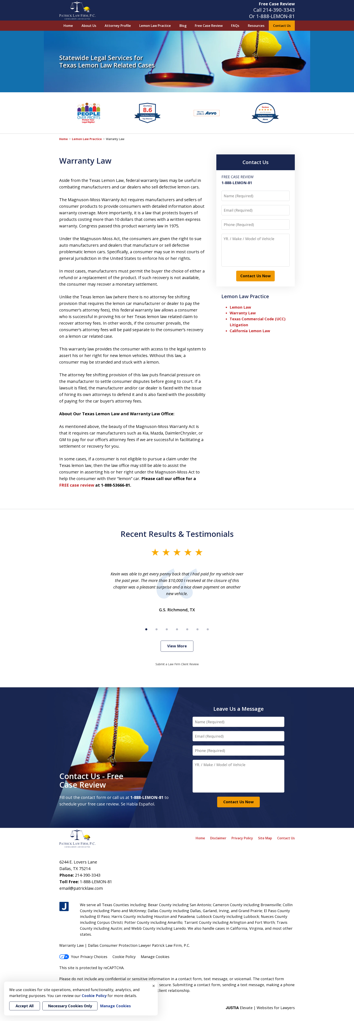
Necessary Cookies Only (70, 1005)
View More (177, 645)
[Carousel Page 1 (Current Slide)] (146, 629)
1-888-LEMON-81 (275, 16)
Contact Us (282, 25)
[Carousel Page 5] (187, 629)
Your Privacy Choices (89, 956)
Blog (182, 25)
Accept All (25, 1005)
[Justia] (64, 906)
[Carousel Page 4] (177, 629)
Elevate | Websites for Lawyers (260, 1007)
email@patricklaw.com (81, 888)
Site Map (265, 838)
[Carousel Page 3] (167, 629)
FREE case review (76, 485)
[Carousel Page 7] (208, 629)
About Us (89, 25)
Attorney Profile (118, 25)
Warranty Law (243, 312)
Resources (256, 25)
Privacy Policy (242, 838)
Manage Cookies (155, 956)
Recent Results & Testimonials (177, 533)
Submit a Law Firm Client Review (177, 664)
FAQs (235, 25)
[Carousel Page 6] (197, 629)
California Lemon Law (250, 330)
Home (68, 25)
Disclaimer (218, 838)
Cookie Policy (124, 956)
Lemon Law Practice (155, 25)
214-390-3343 (279, 9)
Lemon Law (240, 307)
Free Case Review (277, 4)
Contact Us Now (255, 275)
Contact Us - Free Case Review (91, 780)
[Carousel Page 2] (156, 629)
